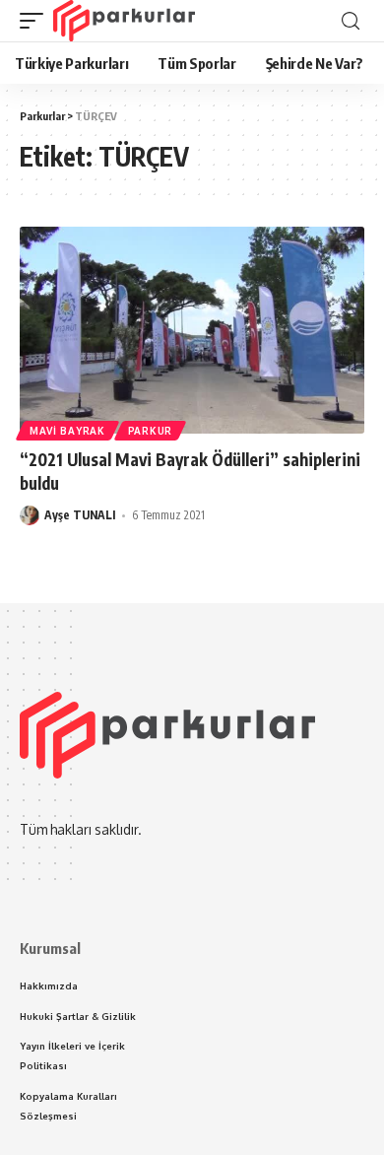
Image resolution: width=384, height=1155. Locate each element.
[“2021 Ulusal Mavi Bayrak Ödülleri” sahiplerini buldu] (192, 330)
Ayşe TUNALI (79, 515)
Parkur (150, 431)
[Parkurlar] (124, 20)
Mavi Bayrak (67, 431)
